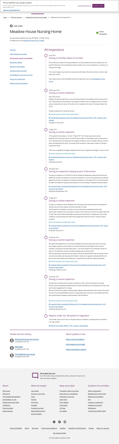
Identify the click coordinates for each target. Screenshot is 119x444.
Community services (37, 408)
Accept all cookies (98, 6)
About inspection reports (76, 349)
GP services (34, 402)
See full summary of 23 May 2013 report (62, 222)
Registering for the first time (97, 394)
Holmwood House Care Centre (27, 339)
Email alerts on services (67, 397)
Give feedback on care (9, 400)
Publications (6, 405)
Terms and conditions (49, 428)
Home (5, 17)
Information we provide (75, 344)
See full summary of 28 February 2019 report (64, 114)
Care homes (35, 391)
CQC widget (63, 411)
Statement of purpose (95, 405)
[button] (102, 32)
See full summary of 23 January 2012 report (63, 301)
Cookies (62, 428)
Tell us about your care (47, 373)
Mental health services (38, 411)
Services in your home (38, 394)
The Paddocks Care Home (25, 354)
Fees (89, 400)
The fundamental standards (11, 397)
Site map (35, 428)
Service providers (36, 414)
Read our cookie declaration (11, 10)
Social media (63, 405)
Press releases (64, 402)
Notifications (92, 408)
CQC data (62, 408)
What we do (6, 394)
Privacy (91, 428)
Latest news (63, 400)
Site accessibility (16, 428)
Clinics (33, 397)
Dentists (33, 400)
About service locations (75, 339)
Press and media (8, 408)
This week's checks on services (69, 391)
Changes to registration (95, 402)
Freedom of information (77, 428)
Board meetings (8, 411)
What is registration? (94, 391)
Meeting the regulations (95, 397)
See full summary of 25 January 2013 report (63, 261)
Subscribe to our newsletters (69, 394)
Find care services (16, 17)
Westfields (19, 347)
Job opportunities (59, 433)
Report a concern (103, 428)
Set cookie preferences (84, 6)
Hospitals (34, 405)
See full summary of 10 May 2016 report (62, 153)
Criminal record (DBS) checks (97, 411)
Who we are (6, 391)
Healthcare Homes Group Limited (36, 17)
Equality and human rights (11, 402)
